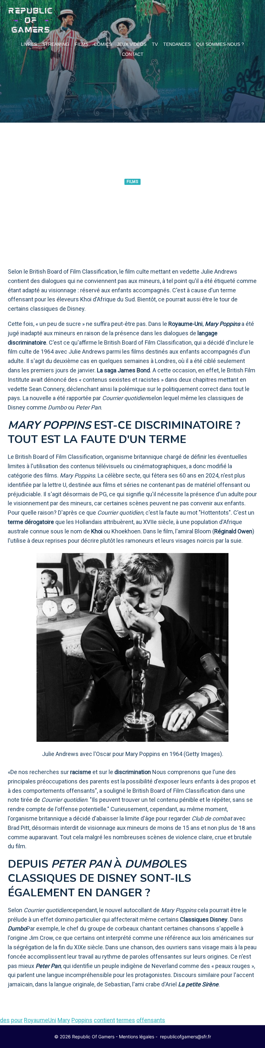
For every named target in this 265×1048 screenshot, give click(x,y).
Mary (64, 1020)
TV (155, 44)
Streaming (55, 44)
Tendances (177, 44)
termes (125, 1020)
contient (104, 1020)
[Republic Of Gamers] (30, 20)
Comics (103, 44)
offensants (150, 1020)
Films (81, 44)
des (5, 1020)
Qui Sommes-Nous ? (220, 44)
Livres (29, 44)
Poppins (81, 1020)
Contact (132, 54)
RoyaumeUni (40, 1020)
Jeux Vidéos (131, 44)
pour (17, 1020)
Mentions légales (136, 1036)
